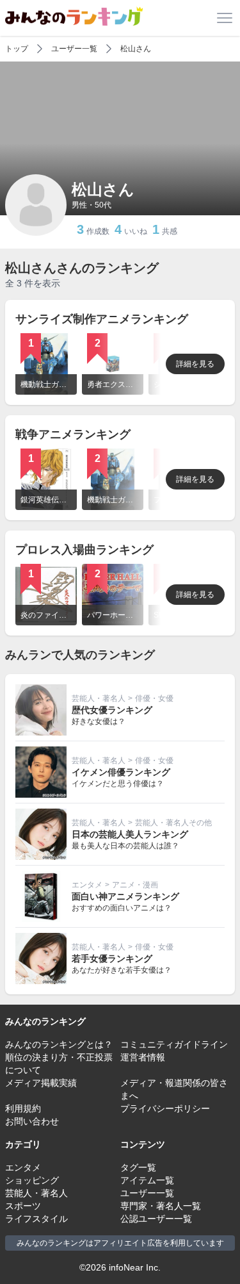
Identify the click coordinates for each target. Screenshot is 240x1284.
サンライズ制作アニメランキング (101, 319)
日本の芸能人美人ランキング (130, 834)
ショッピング (32, 1180)
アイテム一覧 (147, 1180)
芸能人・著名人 (98, 698)
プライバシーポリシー (165, 1108)
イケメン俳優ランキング (121, 772)
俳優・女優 (154, 698)
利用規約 (23, 1108)
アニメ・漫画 (135, 884)
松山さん (135, 48)
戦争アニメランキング (73, 434)
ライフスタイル (36, 1219)
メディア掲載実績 (41, 1083)
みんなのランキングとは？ (59, 1044)
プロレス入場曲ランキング (84, 549)
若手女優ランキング (112, 958)
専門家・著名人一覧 (160, 1206)
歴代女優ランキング (112, 710)
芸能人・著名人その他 (173, 822)
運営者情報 (142, 1057)
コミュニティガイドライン (174, 1044)
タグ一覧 (138, 1167)
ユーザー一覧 (74, 48)
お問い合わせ (32, 1121)
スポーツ (23, 1206)
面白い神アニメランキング (125, 896)
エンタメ (87, 884)
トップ (16, 48)
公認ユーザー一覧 (156, 1219)
